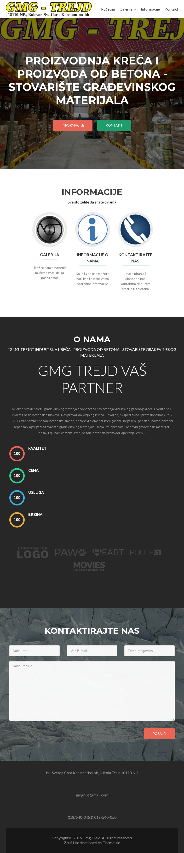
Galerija (126, 9)
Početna (108, 9)
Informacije (150, 9)
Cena (33, 470)
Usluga (36, 492)
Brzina (35, 514)
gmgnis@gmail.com (92, 795)
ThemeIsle (111, 842)
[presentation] (17, 453)
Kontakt (171, 9)
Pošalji (159, 734)
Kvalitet (37, 448)
